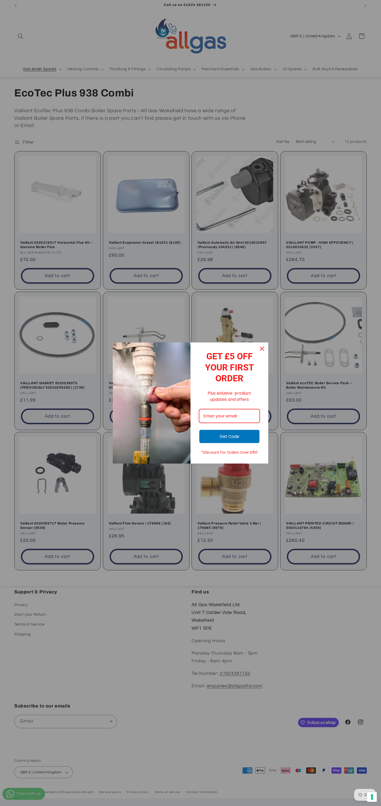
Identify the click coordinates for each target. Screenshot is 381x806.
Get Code (229, 436)
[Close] (262, 348)
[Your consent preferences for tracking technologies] (372, 797)
